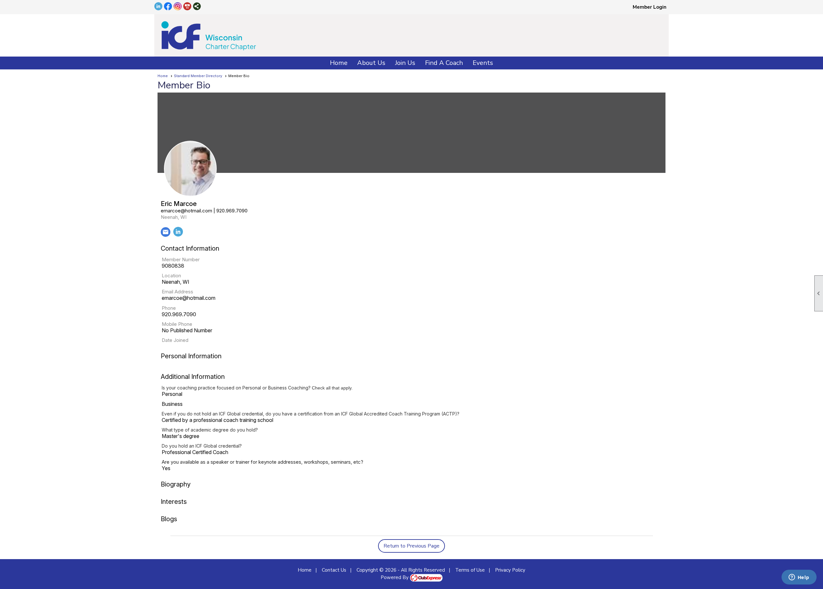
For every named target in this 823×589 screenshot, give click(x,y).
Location (171, 275)
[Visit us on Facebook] (168, 6)
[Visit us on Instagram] (178, 6)
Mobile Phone (177, 324)
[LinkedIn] (178, 235)
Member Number (181, 259)
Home (339, 62)
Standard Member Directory (198, 76)
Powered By (395, 577)
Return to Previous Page (411, 545)
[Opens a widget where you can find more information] (799, 578)
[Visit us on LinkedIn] (158, 6)
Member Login (649, 7)
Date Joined (175, 340)
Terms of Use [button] (470, 570)
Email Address (177, 292)
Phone (169, 308)
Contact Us (334, 570)
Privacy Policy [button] (510, 570)
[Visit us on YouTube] (187, 6)
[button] (371, 63)
